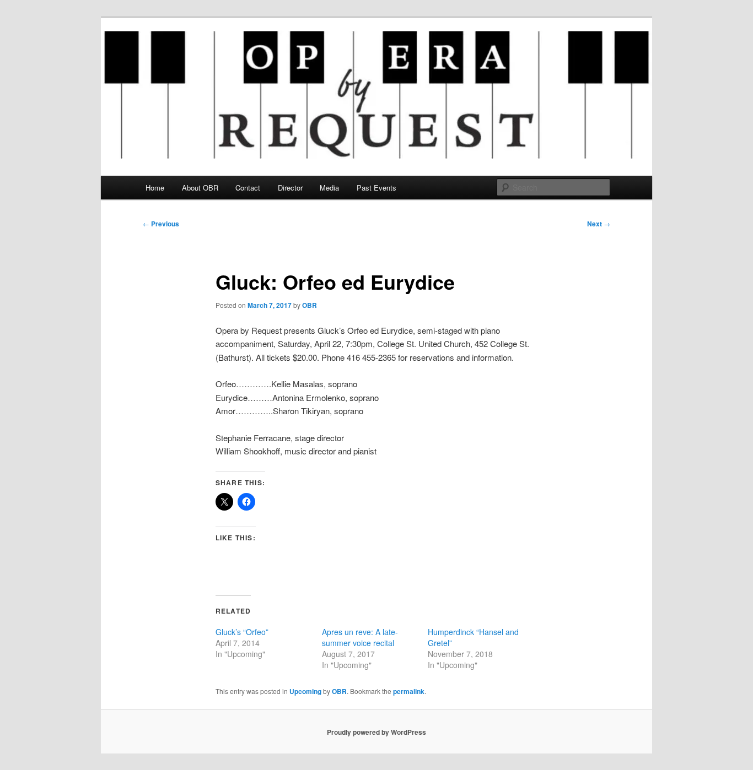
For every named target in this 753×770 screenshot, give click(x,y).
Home (155, 187)
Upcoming (305, 691)
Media (329, 187)
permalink (408, 691)
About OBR (200, 187)
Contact (247, 187)
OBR (309, 305)
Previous (161, 224)
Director (290, 187)
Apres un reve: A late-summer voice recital (360, 637)
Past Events (376, 187)
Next (598, 224)
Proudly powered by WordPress (376, 732)
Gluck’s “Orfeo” (242, 631)
